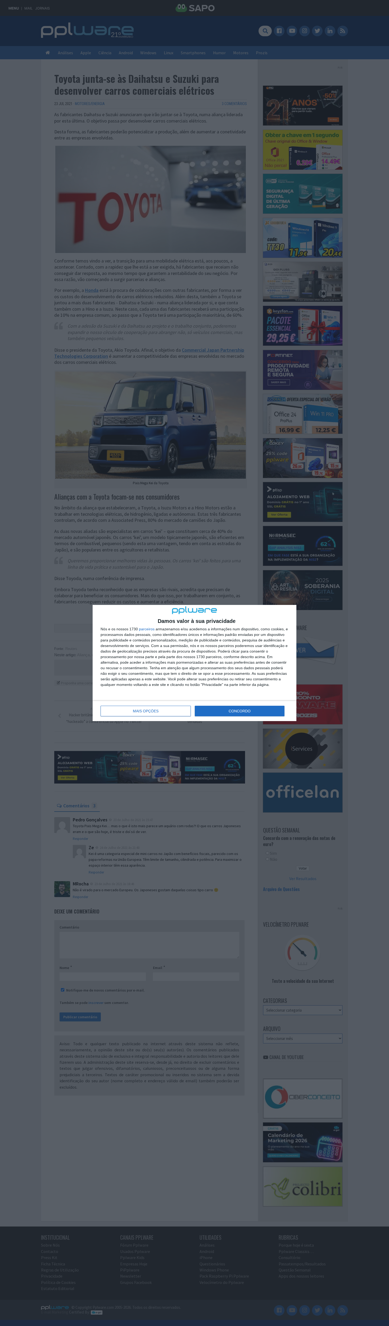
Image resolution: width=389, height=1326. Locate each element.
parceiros (147, 629)
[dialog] (194, 663)
